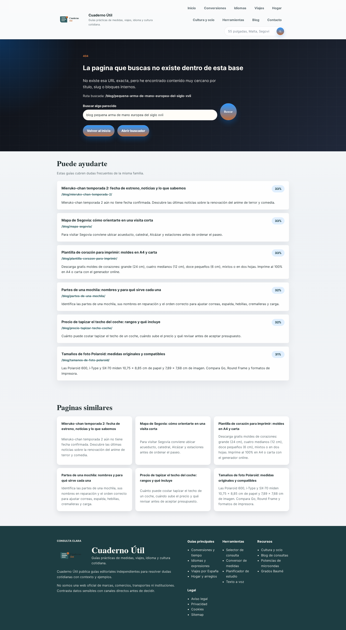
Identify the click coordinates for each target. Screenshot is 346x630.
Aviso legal (199, 599)
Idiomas (240, 8)
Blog (255, 20)
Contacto (274, 20)
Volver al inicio (99, 131)
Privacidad (199, 604)
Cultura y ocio (203, 20)
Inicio (192, 8)
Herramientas (233, 20)
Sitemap (197, 615)
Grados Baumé (272, 571)
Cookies (197, 609)
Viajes (259, 8)
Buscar (228, 111)
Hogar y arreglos (204, 576)
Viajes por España (204, 571)
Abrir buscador (133, 131)
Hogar (277, 8)
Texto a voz (235, 582)
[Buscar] (280, 31)
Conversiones (215, 8)
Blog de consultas (274, 555)
